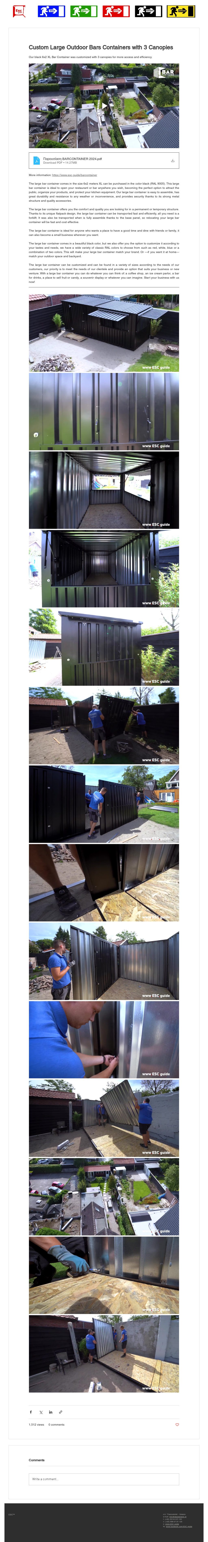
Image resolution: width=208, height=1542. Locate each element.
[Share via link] (61, 1412)
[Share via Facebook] (31, 1412)
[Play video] (104, 105)
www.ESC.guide (172, 1524)
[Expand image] (104, 333)
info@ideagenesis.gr (177, 1517)
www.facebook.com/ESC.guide (179, 1526)
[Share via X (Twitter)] (41, 1412)
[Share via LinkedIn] (51, 1412)
